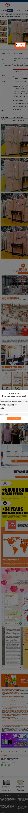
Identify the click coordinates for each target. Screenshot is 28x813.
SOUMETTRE (14, 418)
